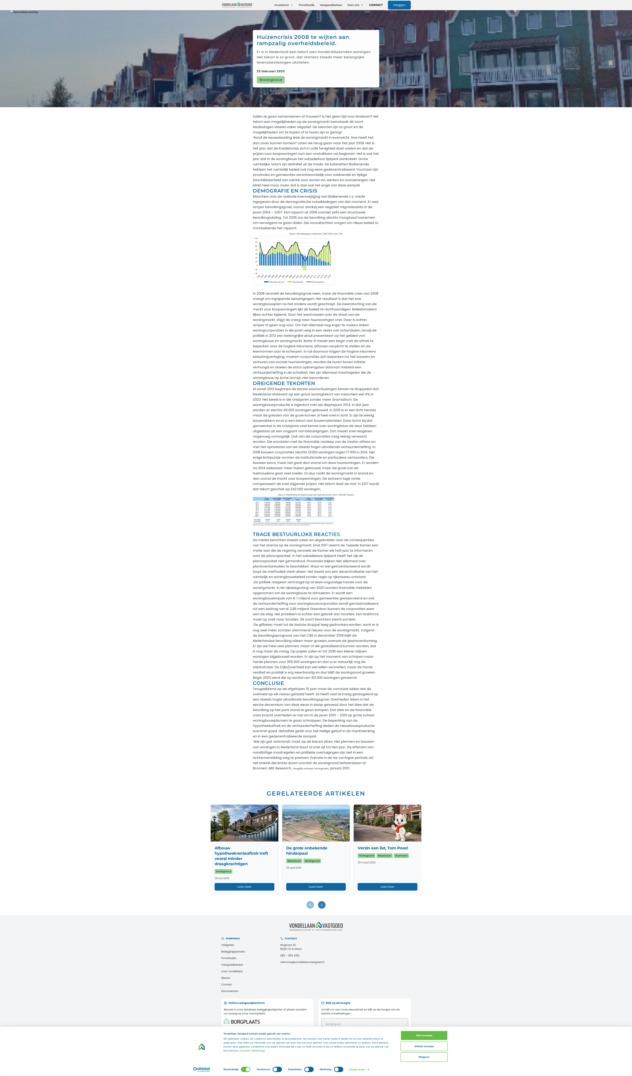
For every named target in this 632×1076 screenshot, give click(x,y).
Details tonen (357, 1069)
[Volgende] (322, 905)
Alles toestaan (424, 1035)
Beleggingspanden (233, 951)
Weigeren (424, 1057)
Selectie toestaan (424, 1046)
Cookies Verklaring (252, 1050)
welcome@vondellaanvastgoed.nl (302, 962)
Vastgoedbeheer (331, 5)
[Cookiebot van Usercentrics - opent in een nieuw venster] (201, 1069)
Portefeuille (307, 5)
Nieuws (225, 978)
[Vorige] (310, 905)
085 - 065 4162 (289, 955)
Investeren (282, 5)
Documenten (229, 991)
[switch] (277, 1069)
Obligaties (227, 945)
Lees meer (244, 886)
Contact (226, 984)
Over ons (353, 5)
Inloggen (399, 5)
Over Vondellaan (232, 971)
